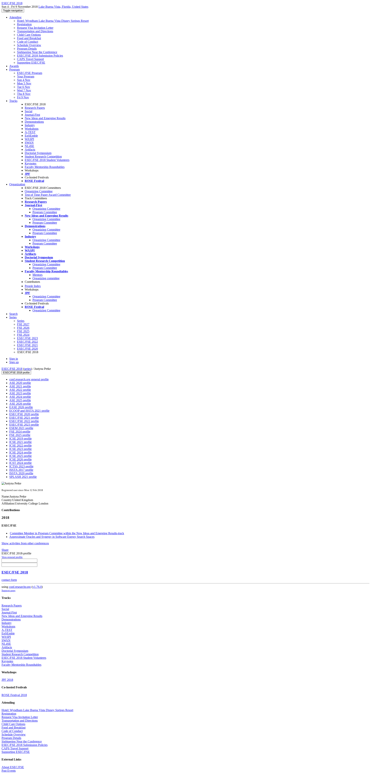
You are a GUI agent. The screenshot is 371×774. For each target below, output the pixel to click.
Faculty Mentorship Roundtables (45, 167)
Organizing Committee (39, 191)
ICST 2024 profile (20, 463)
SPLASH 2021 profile (23, 476)
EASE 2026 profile (21, 407)
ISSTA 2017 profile (21, 469)
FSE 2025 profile (19, 435)
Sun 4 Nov (23, 80)
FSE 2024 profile (19, 431)
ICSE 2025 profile (20, 456)
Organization (17, 184)
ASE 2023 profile (20, 393)
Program (14, 69)
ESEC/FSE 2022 (27, 341)
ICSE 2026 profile (20, 459)
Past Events (9, 770)
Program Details (27, 48)
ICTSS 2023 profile (21, 466)
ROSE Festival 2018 (14, 695)
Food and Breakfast (29, 38)
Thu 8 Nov (24, 93)
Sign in (13, 358)
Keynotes (30, 163)
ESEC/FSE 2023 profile (24, 424)
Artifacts (30, 149)
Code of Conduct (27, 41)
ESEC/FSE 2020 (27, 348)
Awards (14, 66)
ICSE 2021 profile (20, 442)
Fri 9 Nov (23, 97)
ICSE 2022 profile (20, 445)
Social (28, 111)
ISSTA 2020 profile (21, 473)
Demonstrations (34, 121)
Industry (30, 125)
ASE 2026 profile (20, 403)
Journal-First (32, 114)
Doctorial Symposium (38, 153)
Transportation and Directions (35, 31)
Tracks (13, 100)
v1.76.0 (37, 586)
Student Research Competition (43, 156)
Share (5, 550)
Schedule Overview (29, 45)
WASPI (29, 139)
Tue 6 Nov (23, 87)
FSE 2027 (23, 324)
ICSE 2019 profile (20, 438)
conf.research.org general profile (29, 379)
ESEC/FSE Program (29, 73)
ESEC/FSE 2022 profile (24, 421)
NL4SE (29, 146)
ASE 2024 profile (20, 396)
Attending (15, 17)
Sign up (14, 362)
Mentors (37, 274)
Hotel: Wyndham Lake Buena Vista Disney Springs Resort (53, 20)
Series (20, 320)
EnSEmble (31, 135)
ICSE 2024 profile (20, 452)
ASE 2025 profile (20, 400)
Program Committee (44, 212)
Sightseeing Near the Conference (37, 52)
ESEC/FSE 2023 (27, 338)
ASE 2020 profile (20, 382)
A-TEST (30, 132)
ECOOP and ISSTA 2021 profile (29, 410)
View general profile (12, 557)
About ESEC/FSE (13, 767)
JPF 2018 (7, 679)
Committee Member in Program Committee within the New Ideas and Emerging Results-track (67, 533)
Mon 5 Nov (24, 83)
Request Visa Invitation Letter (35, 27)
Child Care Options (29, 34)
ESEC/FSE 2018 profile (16, 372)
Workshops (31, 128)
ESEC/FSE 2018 (12, 368)
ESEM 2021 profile (21, 428)
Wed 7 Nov (24, 90)
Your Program (25, 76)
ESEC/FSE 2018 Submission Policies (40, 55)
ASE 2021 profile (20, 386)
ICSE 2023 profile (20, 449)
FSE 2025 (23, 331)
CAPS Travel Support (30, 59)
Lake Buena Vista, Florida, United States (63, 6)
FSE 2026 (23, 327)
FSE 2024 (23, 334)
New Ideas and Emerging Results (45, 118)
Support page (8, 590)
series (27, 368)
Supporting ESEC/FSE (31, 62)
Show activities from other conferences (25, 543)
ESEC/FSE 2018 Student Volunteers (47, 160)
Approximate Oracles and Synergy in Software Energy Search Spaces (51, 536)
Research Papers (35, 107)
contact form (9, 579)
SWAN (29, 142)
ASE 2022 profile (20, 389)
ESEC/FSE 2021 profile (24, 417)
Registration (24, 24)
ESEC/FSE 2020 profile (24, 414)
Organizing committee (46, 278)
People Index (33, 286)
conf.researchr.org (20, 586)
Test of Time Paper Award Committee (48, 194)
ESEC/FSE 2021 (27, 345)
